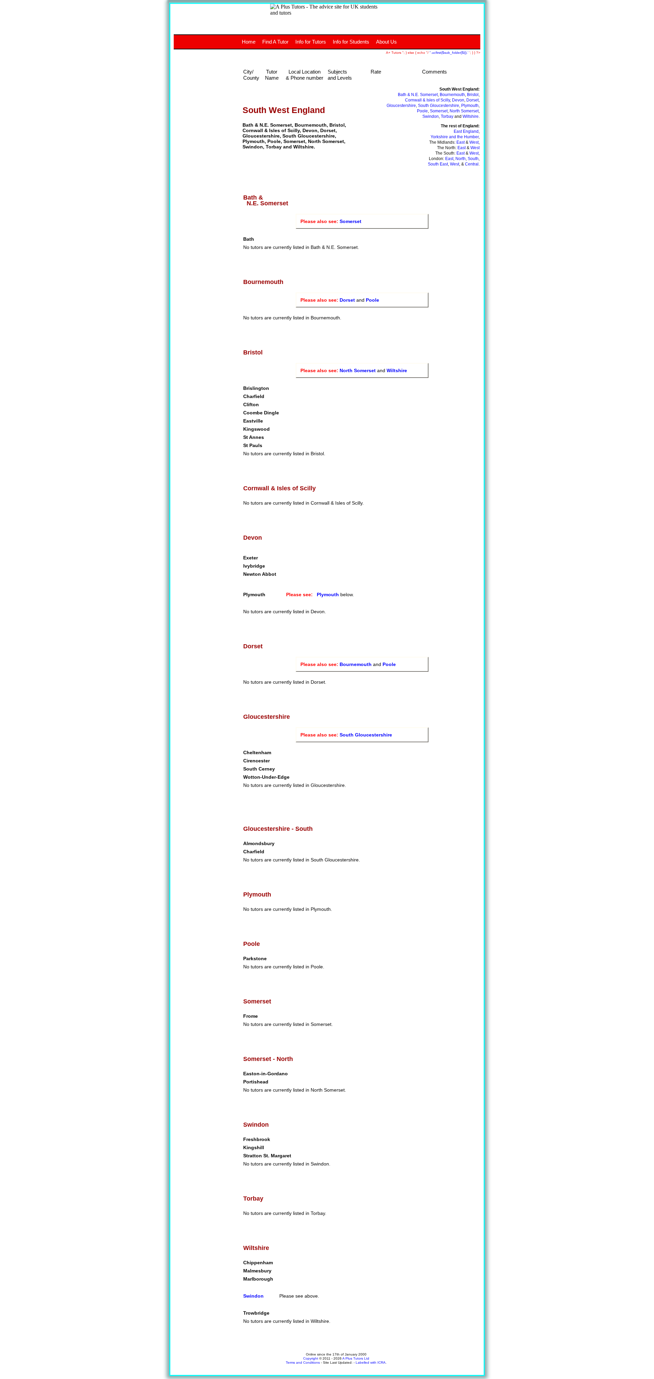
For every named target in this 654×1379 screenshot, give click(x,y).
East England (466, 131)
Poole (422, 111)
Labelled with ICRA (371, 1362)
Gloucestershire (401, 105)
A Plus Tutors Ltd (355, 1358)
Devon (458, 100)
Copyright (310, 1358)
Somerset (439, 111)
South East (438, 164)
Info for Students (351, 42)
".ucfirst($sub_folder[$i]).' (449, 52)
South (473, 158)
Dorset (472, 100)
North (460, 158)
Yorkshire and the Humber (455, 136)
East (460, 142)
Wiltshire (471, 116)
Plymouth (470, 105)
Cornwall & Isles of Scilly (427, 100)
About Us (386, 42)
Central (472, 164)
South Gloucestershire (438, 105)
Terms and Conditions (303, 1362)
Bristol (473, 94)
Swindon (430, 116)
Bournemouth (452, 94)
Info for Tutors (310, 42)
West (474, 142)
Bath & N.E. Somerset (418, 94)
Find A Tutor (275, 42)
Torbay (447, 116)
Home (248, 42)
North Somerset (464, 111)
